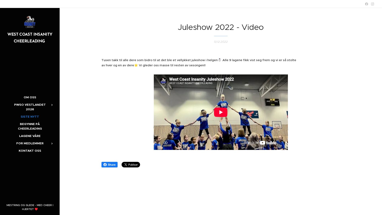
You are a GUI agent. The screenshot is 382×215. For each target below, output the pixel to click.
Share (112, 164)
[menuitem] (29, 97)
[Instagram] (372, 4)
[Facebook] (366, 4)
